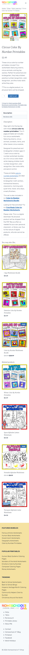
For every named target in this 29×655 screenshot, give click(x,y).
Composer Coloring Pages (11, 566)
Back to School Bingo (9, 585)
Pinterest (8, 635)
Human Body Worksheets (11, 535)
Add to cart (13, 96)
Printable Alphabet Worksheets (14, 472)
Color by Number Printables (12, 543)
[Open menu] (25, 3)
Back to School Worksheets (11, 582)
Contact (8, 629)
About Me (8, 624)
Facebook (8, 638)
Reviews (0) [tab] (7, 117)
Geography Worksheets (10, 541)
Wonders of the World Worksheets (14, 561)
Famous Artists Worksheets (12, 533)
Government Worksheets (11, 538)
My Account (9, 618)
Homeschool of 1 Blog (13, 632)
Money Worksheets (8, 569)
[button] (25, 15)
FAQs (7, 612)
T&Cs (7, 615)
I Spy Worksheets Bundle (12, 273)
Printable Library (11, 621)
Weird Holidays (10, 641)
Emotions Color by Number (11, 564)
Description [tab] (7, 113)
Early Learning (13, 103)
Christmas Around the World (12, 598)
